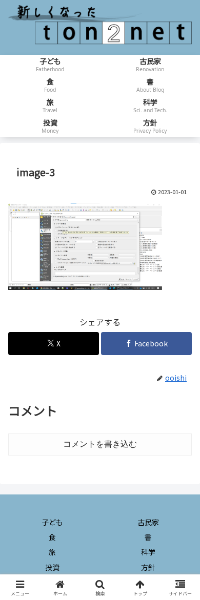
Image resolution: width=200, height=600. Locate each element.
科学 (148, 552)
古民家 (148, 522)
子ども (52, 522)
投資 (52, 567)
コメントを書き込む (100, 444)
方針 (148, 567)
